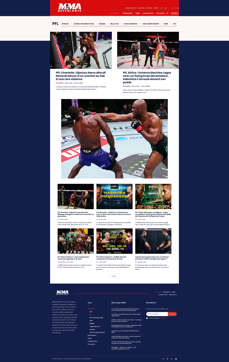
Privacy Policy (163, 318)
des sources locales (71, 328)
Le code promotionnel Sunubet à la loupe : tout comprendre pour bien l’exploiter (125, 309)
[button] (165, 8)
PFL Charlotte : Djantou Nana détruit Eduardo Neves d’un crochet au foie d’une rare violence (81, 76)
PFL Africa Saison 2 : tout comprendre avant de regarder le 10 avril (73, 258)
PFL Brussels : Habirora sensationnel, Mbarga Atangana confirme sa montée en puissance (76, 214)
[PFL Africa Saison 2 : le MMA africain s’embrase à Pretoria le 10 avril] (114, 241)
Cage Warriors (130, 24)
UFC (174, 24)
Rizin (166, 24)
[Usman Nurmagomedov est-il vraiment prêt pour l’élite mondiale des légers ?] (153, 241)
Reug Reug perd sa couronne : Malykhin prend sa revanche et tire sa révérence (126, 326)
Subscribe (172, 314)
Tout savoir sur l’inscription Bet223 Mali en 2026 (125, 331)
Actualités (59, 83)
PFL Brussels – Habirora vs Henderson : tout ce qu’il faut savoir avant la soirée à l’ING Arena (113, 214)
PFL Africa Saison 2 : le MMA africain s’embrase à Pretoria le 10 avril (111, 258)
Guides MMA (61, 262)
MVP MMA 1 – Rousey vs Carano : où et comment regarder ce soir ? (123, 348)
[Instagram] (174, 8)
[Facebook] (172, 8)
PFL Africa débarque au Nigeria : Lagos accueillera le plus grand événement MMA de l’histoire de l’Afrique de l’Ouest (153, 214)
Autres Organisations (84, 24)
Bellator (114, 24)
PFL (58, 219)
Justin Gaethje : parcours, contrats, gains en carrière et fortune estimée (125, 337)
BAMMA (102, 24)
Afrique (65, 24)
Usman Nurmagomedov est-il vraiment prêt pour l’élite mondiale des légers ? (152, 258)
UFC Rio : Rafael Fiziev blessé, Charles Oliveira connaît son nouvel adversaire (126, 342)
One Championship (150, 24)
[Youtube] (178, 8)
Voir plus (114, 276)
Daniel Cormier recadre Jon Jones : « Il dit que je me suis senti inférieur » (126, 320)
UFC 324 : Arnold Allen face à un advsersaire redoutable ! (126, 315)
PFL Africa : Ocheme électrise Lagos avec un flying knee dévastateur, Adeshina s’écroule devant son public (147, 77)
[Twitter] (176, 8)
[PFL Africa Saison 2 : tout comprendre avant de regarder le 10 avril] (76, 241)
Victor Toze (68, 83)
